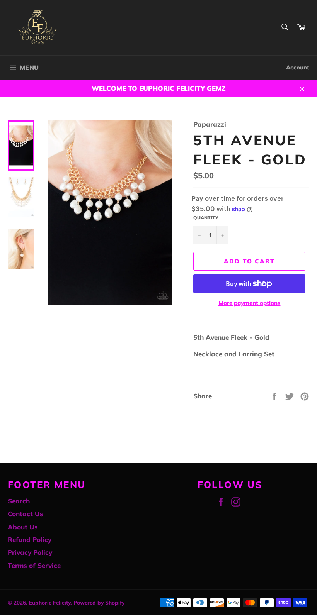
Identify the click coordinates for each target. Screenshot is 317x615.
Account (297, 67)
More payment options (249, 303)
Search (19, 501)
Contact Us (25, 514)
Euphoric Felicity (49, 602)
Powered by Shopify (98, 602)
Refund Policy (29, 539)
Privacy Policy (30, 552)
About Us (23, 527)
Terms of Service (34, 565)
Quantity (205, 217)
